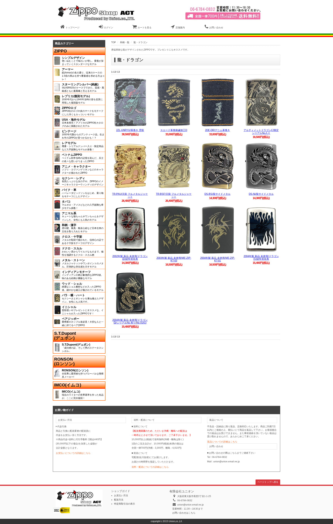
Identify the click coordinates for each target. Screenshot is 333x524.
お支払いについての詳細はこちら (73, 453)
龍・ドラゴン (140, 42)
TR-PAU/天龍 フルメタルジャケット (130, 195)
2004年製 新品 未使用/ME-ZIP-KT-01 (217, 259)
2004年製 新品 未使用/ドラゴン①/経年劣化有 (261, 257)
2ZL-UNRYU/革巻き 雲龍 (130, 130)
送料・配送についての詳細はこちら (150, 467)
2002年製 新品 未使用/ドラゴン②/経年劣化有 (130, 257)
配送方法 (118, 499)
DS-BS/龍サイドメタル (217, 194)
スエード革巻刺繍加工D (173, 130)
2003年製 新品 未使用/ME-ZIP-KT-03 (173, 259)
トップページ (72, 27)
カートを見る (144, 27)
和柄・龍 (124, 42)
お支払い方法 (121, 495)
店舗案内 (180, 27)
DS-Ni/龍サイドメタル (261, 194)
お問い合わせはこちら (183, 512)
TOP (113, 42)
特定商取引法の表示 (124, 503)
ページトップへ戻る (267, 482)
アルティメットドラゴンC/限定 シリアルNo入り (261, 131)
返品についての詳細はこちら (222, 441)
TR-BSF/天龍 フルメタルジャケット (174, 195)
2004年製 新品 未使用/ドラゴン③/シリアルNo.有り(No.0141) (130, 321)
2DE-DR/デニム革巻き (217, 130)
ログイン (108, 27)
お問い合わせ (216, 27)
